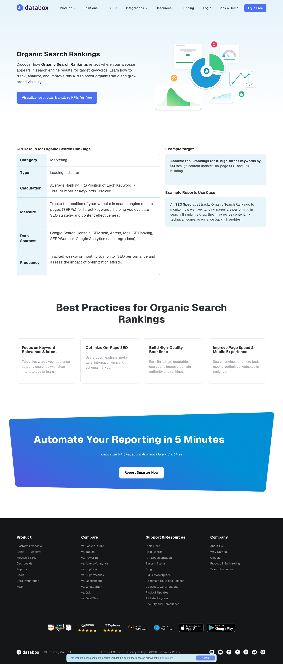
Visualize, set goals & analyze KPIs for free (57, 98)
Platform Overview (29, 546)
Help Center (154, 552)
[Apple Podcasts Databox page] (263, 652)
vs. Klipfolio (89, 569)
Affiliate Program (157, 598)
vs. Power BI (89, 557)
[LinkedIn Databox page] (212, 652)
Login (207, 8)
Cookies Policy (170, 652)
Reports (22, 569)
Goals (20, 575)
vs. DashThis (89, 598)
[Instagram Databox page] (238, 652)
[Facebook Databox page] (229, 652)
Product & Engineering (225, 563)
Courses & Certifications (162, 586)
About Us (216, 546)
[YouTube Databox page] (221, 652)
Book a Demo (228, 8)
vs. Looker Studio (92, 546)
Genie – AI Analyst (29, 552)
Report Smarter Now (141, 473)
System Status (156, 563)
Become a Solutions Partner (165, 581)
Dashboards (24, 563)
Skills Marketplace (158, 575)
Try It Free (255, 8)
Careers (215, 557)
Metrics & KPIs (26, 557)
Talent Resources (221, 569)
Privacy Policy (136, 652)
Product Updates (157, 592)
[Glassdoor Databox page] (255, 652)
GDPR (153, 652)
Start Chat (153, 546)
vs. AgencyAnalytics (94, 563)
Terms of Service (111, 652)
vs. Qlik (86, 592)
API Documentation (159, 557)
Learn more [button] (166, 658)
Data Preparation (28, 581)
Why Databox (219, 552)
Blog (149, 569)
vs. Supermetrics (92, 575)
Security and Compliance (162, 604)
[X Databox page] (246, 652)
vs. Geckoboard (91, 581)
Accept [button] (205, 658)
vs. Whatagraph (91, 586)
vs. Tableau (88, 552)
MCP (20, 586)
